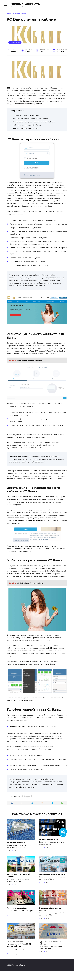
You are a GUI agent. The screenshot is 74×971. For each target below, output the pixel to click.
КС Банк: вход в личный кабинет (26, 115)
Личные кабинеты (26, 4)
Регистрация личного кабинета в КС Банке (30, 119)
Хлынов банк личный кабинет (52, 874)
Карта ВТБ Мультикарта (49, 839)
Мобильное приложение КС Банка (27, 125)
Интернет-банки (15, 42)
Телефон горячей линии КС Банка (26, 128)
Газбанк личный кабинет (17, 908)
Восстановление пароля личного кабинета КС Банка (34, 122)
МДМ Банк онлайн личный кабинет (50, 943)
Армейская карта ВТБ (16, 843)
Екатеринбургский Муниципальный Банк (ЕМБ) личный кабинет (19, 944)
